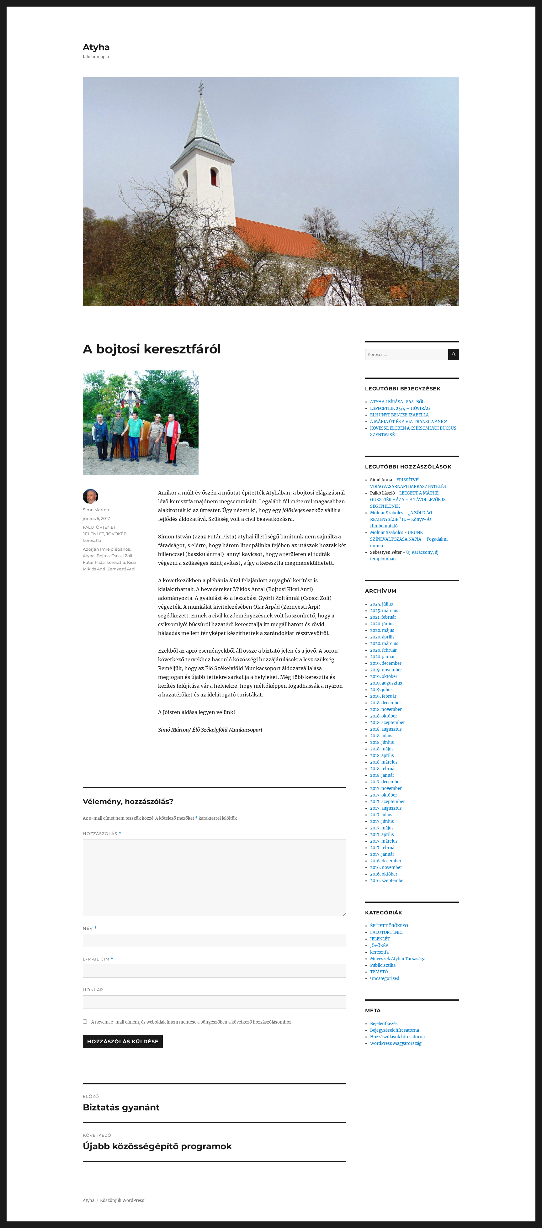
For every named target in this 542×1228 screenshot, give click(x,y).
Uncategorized (384, 978)
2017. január (382, 854)
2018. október (383, 716)
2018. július (381, 735)
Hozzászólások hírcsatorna (397, 1037)
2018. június (382, 742)
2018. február (383, 768)
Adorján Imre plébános (106, 549)
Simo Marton (96, 509)
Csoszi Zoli (121, 555)
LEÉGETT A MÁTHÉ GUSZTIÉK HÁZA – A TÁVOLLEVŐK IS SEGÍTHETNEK (408, 499)
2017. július (381, 815)
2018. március (384, 762)
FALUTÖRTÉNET (99, 527)
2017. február (383, 847)
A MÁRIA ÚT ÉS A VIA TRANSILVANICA (409, 421)
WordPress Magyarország (396, 1043)
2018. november (386, 709)
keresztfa (92, 540)
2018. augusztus (386, 729)
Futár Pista (94, 562)
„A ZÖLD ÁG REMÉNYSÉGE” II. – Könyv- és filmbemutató (401, 519)
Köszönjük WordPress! (123, 1200)
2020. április (382, 637)
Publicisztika (383, 965)
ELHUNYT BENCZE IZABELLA (399, 415)
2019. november (386, 670)
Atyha (96, 47)
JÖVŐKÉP (116, 533)
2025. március (384, 610)
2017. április (382, 834)
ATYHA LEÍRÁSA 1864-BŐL (397, 402)
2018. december (385, 703)
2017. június (382, 821)
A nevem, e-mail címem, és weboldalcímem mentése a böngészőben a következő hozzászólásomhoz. (191, 1022)
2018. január (382, 775)
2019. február (383, 696)
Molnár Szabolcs (386, 513)
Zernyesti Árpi (121, 568)
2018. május (382, 749)
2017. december (385, 782)
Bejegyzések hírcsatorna (394, 1030)
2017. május (382, 828)
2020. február (383, 650)
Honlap (93, 989)
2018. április (382, 755)
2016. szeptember (387, 880)
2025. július (381, 604)
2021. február (383, 617)
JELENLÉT (93, 533)
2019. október (383, 676)
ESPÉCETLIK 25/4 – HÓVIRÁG (400, 408)
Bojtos (103, 555)
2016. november (386, 867)
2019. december (385, 663)
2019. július (381, 689)
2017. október (383, 795)
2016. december (385, 861)
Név (90, 928)
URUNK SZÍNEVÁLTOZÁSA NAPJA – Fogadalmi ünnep (409, 539)
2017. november (386, 788)
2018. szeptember (387, 722)
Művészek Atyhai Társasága (397, 958)
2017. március (384, 841)
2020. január (382, 656)
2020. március (384, 643)
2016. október (383, 874)
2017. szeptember (387, 801)
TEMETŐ (379, 972)
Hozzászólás (102, 833)
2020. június (382, 624)
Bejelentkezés (384, 1023)
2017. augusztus (386, 808)
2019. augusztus (386, 683)
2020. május (382, 630)
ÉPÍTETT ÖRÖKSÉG (389, 926)
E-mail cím (98, 959)
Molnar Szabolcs (386, 532)
